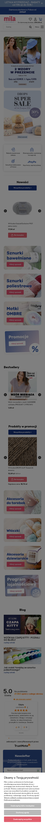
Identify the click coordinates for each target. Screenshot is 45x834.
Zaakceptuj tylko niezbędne (22, 806)
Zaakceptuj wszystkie (22, 819)
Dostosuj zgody (22, 812)
